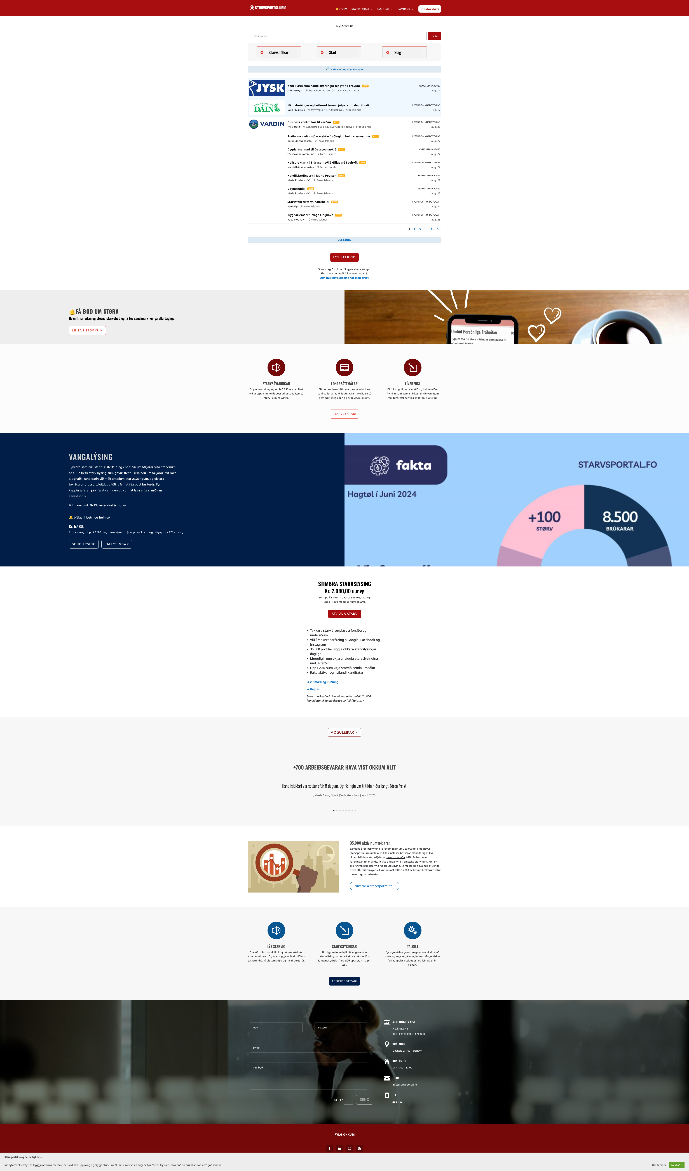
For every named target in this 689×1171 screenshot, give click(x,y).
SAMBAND (404, 9)
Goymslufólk (296, 188)
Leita (435, 36)
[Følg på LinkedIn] (339, 1148)
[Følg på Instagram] (349, 1148)
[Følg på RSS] (359, 1148)
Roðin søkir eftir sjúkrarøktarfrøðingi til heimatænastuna (328, 136)
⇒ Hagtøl (313, 689)
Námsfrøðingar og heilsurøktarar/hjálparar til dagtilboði (328, 105)
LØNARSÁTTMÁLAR (344, 383)
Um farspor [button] (659, 1165)
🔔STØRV (341, 9)
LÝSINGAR (383, 9)
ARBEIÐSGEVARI (344, 981)
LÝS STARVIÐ (344, 257)
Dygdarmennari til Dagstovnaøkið (311, 149)
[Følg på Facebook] (329, 1148)
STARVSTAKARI (360, 9)
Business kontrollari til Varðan (309, 122)
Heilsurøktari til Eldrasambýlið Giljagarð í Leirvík (322, 162)
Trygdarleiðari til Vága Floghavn (310, 215)
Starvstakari (344, 413)
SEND (364, 1099)
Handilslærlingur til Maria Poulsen (311, 175)
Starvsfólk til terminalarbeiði (308, 202)
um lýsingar (116, 544)
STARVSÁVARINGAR (276, 383)
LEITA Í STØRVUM (87, 330)
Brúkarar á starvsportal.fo (372, 886)
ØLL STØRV (344, 239)
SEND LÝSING (84, 544)
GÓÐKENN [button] (676, 1164)
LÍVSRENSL (412, 383)
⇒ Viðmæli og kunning (322, 682)
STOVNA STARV (430, 9)
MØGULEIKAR (342, 732)
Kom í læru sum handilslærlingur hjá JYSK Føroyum (323, 86)
